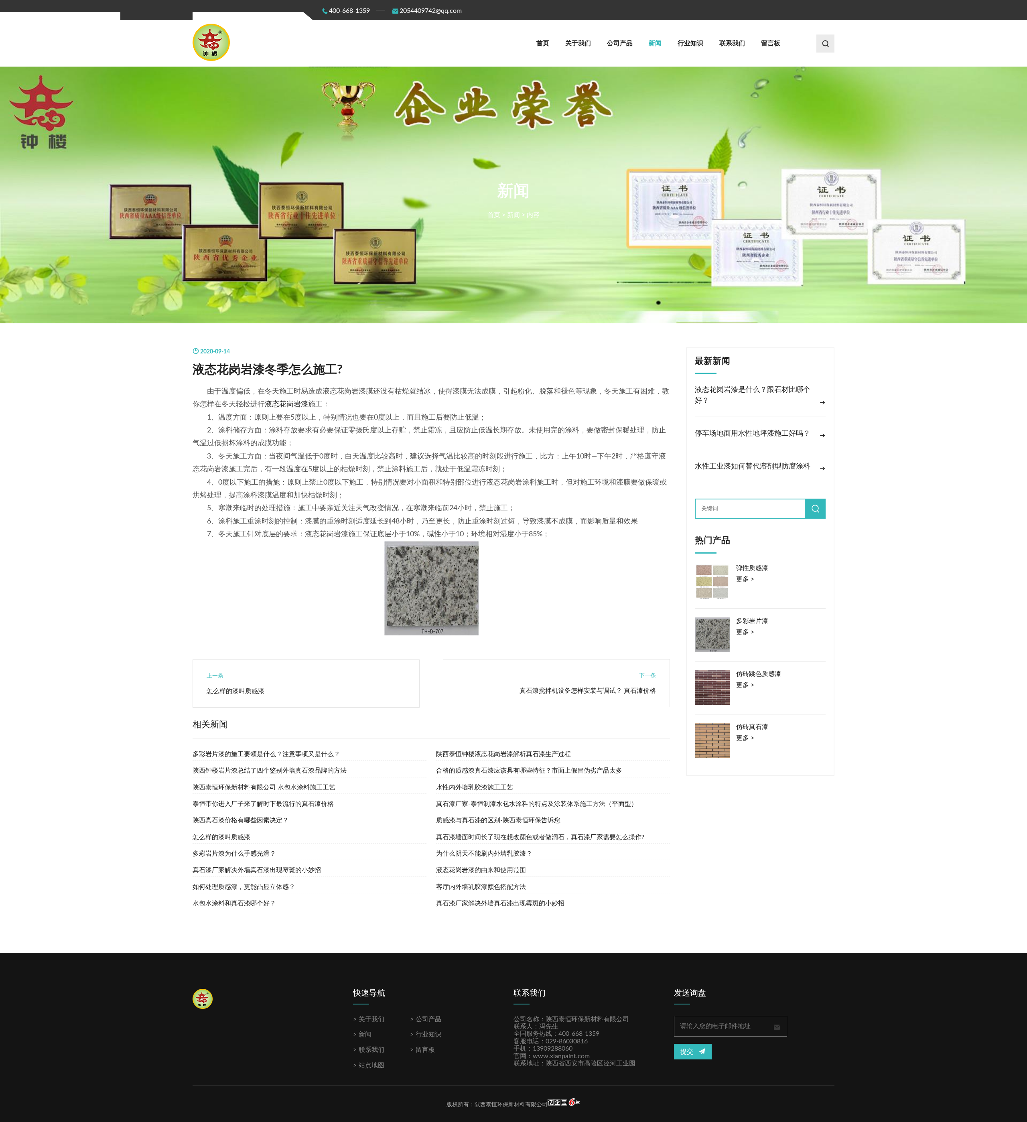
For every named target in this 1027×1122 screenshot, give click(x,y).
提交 (687, 1052)
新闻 (655, 43)
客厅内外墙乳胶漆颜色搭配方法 (481, 887)
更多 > (745, 579)
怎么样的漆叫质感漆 (235, 691)
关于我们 (578, 43)
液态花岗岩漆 (286, 404)
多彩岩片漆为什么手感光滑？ (234, 853)
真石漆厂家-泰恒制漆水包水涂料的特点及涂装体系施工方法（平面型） (536, 804)
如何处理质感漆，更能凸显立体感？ (244, 887)
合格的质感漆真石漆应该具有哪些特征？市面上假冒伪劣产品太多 (529, 770)
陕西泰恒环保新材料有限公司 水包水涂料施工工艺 (264, 787)
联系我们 (732, 43)
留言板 (770, 43)
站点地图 (371, 1065)
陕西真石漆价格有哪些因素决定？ (241, 820)
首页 (542, 43)
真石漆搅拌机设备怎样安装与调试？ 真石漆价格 (588, 691)
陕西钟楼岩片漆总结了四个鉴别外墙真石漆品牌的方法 (270, 770)
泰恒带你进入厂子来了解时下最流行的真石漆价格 (263, 804)
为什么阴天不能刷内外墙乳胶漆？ (484, 853)
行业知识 (690, 43)
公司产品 (620, 43)
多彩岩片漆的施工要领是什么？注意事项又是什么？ (266, 754)
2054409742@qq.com (431, 11)
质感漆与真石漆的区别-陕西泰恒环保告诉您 (498, 820)
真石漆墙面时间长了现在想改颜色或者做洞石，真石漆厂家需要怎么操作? (540, 837)
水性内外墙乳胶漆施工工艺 (474, 787)
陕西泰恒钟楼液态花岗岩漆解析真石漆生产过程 (503, 754)
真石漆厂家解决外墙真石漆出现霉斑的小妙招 (257, 870)
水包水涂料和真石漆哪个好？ (234, 903)
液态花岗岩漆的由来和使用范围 (481, 870)
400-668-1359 (349, 11)
